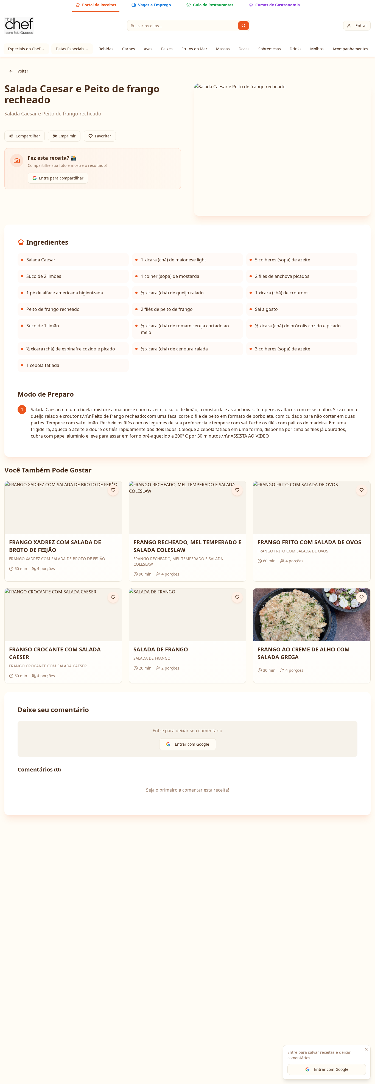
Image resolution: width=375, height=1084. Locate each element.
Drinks (295, 48)
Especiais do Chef (24, 48)
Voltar (23, 71)
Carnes (128, 48)
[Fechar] (366, 1049)
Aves (148, 48)
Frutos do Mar (194, 48)
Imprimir (67, 136)
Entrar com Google (331, 1069)
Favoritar (103, 136)
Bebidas (106, 48)
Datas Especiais (70, 48)
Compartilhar (28, 136)
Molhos (317, 48)
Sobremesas (269, 48)
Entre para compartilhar (61, 178)
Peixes (167, 48)
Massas (223, 48)
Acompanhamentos (350, 48)
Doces (244, 48)
